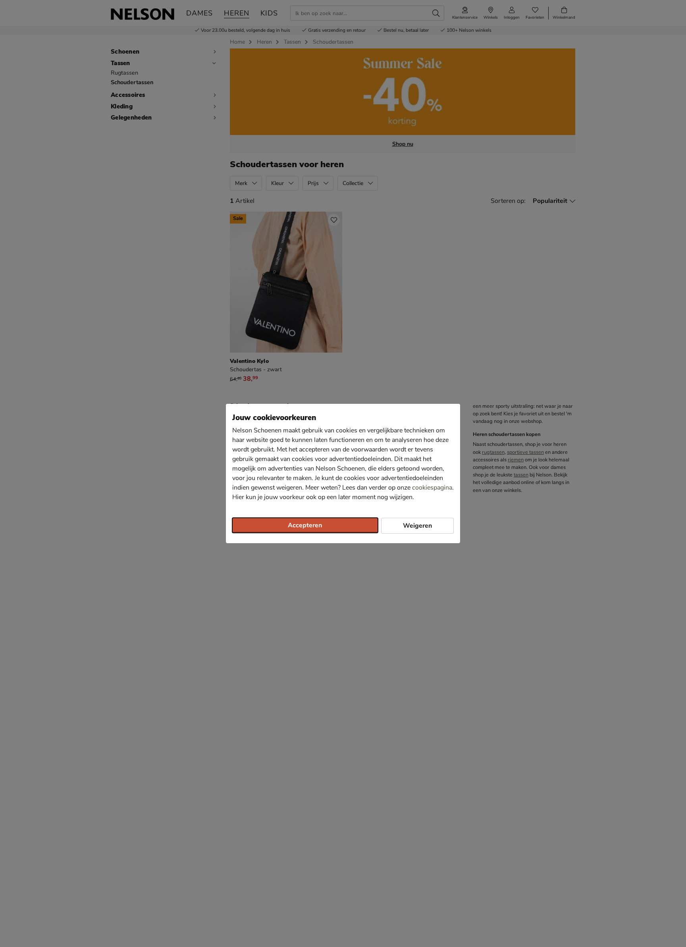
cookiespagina (432, 487)
